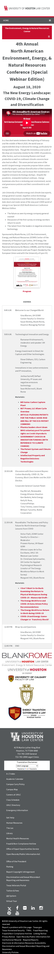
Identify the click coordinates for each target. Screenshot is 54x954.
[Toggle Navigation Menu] (50, 20)
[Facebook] (17, 908)
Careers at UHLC (13, 794)
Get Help (10, 817)
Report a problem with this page (17, 927)
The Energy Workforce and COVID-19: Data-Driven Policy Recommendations (34, 603)
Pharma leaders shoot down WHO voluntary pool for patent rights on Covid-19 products (35, 430)
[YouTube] (17, 913)
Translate (33, 769)
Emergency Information (17, 810)
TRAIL (29, 930)
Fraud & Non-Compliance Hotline (21, 843)
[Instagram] (41, 908)
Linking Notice (39, 933)
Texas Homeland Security (13, 930)
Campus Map (12, 789)
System (11, 896)
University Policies (10, 952)
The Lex (9, 828)
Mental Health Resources (17, 838)
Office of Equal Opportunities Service (22, 849)
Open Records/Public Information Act (23, 854)
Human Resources (14, 822)
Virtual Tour (11, 901)
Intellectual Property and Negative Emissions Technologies (32, 458)
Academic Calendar (14, 779)
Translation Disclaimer (27, 762)
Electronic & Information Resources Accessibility (24, 943)
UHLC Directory (13, 805)
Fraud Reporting (40, 930)
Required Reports (30, 939)
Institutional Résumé (11, 939)
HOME (6, 20)
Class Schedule (12, 800)
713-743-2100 (23, 753)
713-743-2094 (21, 757)
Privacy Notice (8, 936)
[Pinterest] (9, 913)
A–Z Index (10, 773)
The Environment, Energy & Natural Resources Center (27, 30)
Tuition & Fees (12, 890)
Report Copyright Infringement (20, 872)
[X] (9, 908)
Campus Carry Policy (15, 784)
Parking (9, 866)
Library (9, 833)
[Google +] (25, 908)
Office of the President (16, 861)
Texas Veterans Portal (16, 885)
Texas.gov (37, 927)
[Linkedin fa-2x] (33, 908)
